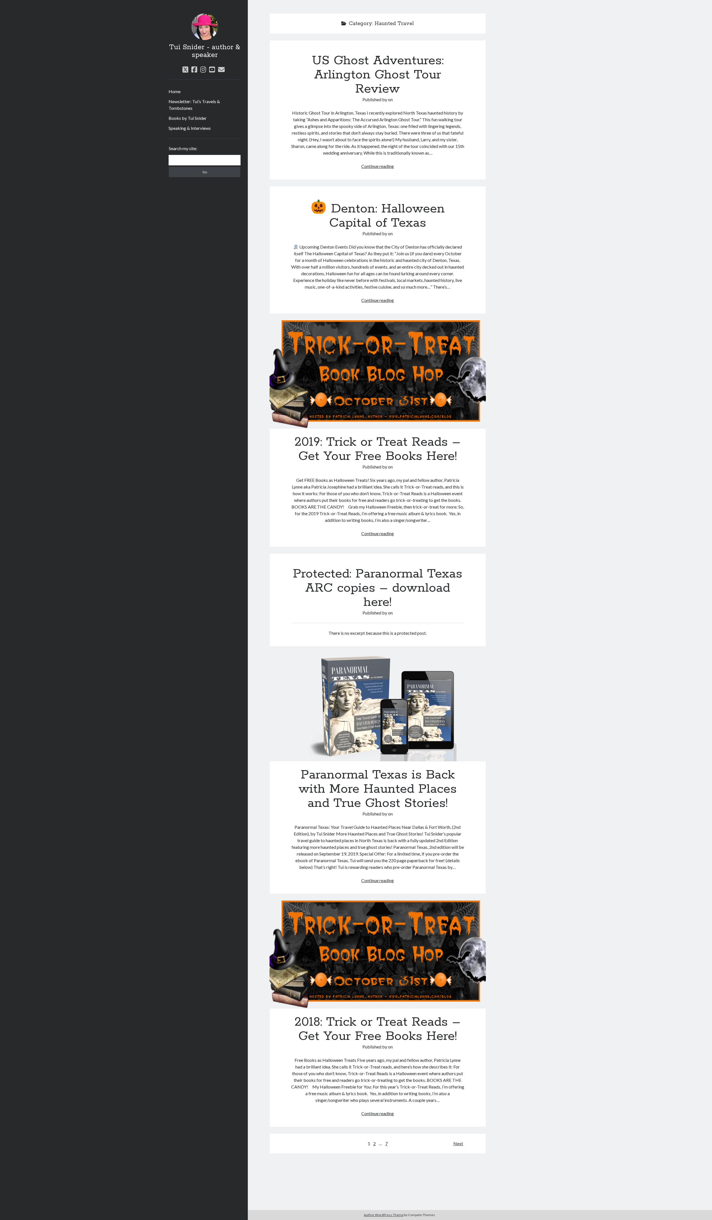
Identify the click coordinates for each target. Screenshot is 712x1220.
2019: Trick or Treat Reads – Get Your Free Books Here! (378, 374)
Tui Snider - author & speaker (204, 51)
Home (175, 91)
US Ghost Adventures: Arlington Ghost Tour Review (378, 75)
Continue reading (377, 166)
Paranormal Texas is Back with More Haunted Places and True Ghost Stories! (378, 707)
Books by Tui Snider (188, 118)
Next (458, 1143)
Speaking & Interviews (190, 128)
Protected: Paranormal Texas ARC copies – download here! (377, 588)
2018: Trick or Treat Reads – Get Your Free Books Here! (378, 955)
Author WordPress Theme (384, 1215)
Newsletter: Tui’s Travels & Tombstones (194, 105)
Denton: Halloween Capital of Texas (386, 216)
